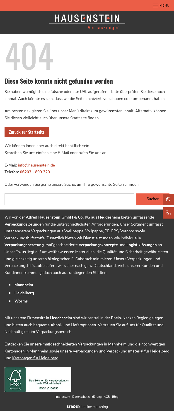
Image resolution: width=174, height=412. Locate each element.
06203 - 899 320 (35, 172)
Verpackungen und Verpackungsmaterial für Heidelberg (121, 351)
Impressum (63, 397)
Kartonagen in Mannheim (26, 351)
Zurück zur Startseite (26, 132)
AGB (107, 397)
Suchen (153, 199)
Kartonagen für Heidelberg (35, 358)
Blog (115, 397)
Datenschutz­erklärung (87, 397)
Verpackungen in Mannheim (102, 344)
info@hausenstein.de (36, 165)
